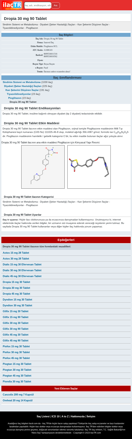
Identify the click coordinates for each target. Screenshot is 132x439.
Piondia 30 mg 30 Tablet (17, 381)
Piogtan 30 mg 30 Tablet (17, 369)
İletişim (91, 416)
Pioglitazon (14, 98)
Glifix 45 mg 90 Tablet (15, 340)
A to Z (65, 416)
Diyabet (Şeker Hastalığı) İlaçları (22, 86)
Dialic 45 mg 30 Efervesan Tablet (22, 276)
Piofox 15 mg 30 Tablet (16, 346)
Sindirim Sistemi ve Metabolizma (22, 82)
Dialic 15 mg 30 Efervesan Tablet (22, 264)
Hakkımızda (78, 416)
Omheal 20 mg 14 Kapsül (17, 400)
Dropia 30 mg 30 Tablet (16, 287)
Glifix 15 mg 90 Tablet (15, 317)
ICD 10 (55, 416)
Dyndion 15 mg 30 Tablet (17, 299)
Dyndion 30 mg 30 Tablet (17, 305)
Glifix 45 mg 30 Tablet (15, 334)
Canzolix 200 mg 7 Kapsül (18, 394)
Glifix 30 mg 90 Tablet (15, 328)
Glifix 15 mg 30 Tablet (15, 311)
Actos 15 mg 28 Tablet (16, 252)
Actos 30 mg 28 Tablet (16, 258)
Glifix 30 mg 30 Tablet (15, 322)
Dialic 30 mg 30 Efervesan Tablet (22, 270)
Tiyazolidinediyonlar (19, 94)
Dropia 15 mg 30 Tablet (16, 282)
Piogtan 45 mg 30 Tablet (17, 375)
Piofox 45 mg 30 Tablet (16, 358)
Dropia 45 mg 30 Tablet (16, 293)
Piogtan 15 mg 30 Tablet (17, 363)
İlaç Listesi (43, 416)
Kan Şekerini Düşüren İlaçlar (22, 90)
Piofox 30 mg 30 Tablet (16, 352)
